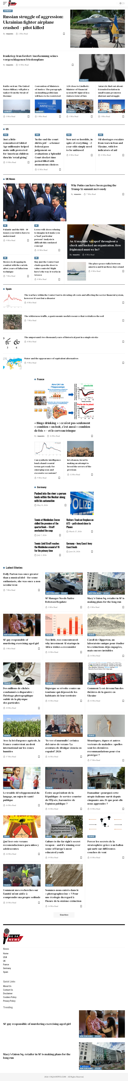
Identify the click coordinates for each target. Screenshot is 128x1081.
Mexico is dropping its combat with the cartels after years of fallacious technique (15, 266)
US (7, 129)
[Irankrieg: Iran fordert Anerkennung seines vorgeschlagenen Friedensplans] (102, 67)
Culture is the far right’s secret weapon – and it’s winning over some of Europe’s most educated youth (62, 847)
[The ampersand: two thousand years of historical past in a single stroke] (12, 343)
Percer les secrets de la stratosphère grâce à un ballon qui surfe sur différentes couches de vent (105, 847)
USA (5, 135)
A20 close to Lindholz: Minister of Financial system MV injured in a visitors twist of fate (77, 91)
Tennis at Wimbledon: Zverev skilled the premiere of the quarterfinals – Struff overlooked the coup (47, 525)
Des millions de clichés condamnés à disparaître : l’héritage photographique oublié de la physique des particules (18, 695)
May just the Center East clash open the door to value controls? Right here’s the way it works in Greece (47, 268)
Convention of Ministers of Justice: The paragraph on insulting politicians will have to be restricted (48, 91)
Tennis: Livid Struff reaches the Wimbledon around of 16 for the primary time (46, 547)
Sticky (64, 593)
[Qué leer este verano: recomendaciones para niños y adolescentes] (22, 826)
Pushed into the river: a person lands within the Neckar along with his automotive (50, 497)
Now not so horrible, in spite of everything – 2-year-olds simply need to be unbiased (79, 145)
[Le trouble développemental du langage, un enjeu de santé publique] (22, 778)
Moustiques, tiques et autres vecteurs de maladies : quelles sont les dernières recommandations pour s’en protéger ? (104, 748)
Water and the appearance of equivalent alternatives (51, 358)
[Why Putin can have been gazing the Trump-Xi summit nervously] (34, 202)
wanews (9, 33)
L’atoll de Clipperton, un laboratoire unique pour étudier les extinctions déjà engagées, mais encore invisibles (105, 645)
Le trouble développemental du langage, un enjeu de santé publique (21, 796)
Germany (8, 11)
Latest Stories (14, 567)
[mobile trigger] (5, 3)
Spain (9, 289)
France (49, 635)
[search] (113, 3)
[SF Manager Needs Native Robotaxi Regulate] (64, 583)
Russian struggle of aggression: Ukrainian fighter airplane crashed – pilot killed (33, 22)
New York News (52, 593)
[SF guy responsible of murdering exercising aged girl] (22, 625)
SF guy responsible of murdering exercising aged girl (21, 641)
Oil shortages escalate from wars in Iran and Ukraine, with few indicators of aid (111, 145)
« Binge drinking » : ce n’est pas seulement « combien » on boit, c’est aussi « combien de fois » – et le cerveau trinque (62, 427)
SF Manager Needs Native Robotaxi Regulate (59, 599)
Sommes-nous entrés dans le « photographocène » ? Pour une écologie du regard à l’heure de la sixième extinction (63, 895)
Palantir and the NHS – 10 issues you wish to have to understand (16, 233)
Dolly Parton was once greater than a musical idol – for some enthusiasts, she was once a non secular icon (21, 579)
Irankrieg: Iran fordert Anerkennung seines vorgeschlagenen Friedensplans (30, 57)
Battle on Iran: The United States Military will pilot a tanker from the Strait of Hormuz (16, 91)
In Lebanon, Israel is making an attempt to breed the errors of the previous (79, 464)
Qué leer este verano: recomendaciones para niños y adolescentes (21, 845)
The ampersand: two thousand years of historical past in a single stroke (61, 337)
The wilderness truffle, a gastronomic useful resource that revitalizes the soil (64, 316)
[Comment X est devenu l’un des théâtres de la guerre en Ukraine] (106, 673)
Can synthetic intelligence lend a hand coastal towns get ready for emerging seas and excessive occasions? (47, 466)
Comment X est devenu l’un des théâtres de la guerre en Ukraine (105, 692)
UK (5, 220)
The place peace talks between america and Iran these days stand (106, 265)
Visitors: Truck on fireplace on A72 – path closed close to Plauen (79, 523)
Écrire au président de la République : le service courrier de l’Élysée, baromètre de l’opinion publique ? (63, 798)
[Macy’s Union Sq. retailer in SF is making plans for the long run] (106, 583)
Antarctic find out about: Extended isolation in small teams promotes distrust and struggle (110, 91)
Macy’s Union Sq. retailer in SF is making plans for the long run (105, 599)
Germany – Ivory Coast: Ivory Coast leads (79, 545)
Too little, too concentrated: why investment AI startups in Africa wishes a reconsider (62, 643)
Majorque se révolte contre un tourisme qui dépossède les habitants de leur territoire (62, 692)
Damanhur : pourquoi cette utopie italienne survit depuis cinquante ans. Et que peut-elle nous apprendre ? (105, 798)
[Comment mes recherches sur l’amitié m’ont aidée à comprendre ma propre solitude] (22, 875)
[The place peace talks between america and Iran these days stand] (76, 271)
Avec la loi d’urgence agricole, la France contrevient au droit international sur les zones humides (21, 746)
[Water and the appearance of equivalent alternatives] (12, 364)
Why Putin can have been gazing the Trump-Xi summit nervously (93, 187)
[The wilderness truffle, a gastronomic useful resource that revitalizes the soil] (12, 322)
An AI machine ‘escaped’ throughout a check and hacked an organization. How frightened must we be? (95, 245)
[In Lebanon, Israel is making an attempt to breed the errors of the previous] (80, 449)
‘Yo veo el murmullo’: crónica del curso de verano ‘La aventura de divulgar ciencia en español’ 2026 (63, 746)
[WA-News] (12, 3)
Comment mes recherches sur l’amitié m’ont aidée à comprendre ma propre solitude (21, 893)
